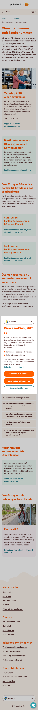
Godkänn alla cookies (19, 373)
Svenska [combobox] (12, 322)
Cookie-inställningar (19, 388)
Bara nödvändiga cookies (19, 381)
